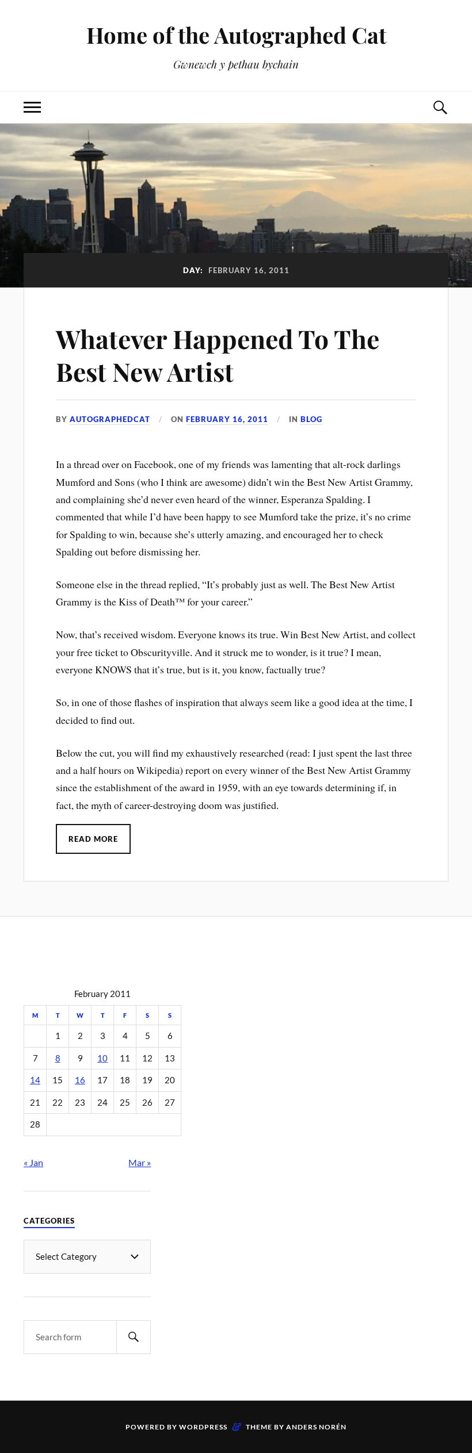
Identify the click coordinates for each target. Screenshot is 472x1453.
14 (35, 1080)
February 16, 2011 (227, 419)
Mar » (139, 1162)
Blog (311, 419)
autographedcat (110, 419)
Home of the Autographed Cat (236, 34)
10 (102, 1058)
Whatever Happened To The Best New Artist (217, 354)
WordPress (203, 1427)
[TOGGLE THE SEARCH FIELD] (439, 107)
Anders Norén (316, 1427)
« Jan (33, 1162)
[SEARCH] (133, 1337)
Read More (93, 839)
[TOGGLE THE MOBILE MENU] (32, 107)
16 (80, 1080)
